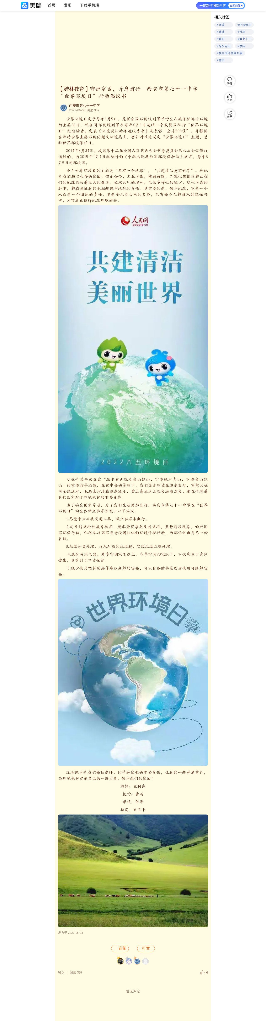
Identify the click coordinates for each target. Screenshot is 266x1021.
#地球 (221, 32)
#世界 (241, 32)
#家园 (241, 46)
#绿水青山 (224, 46)
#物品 (221, 60)
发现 (67, 5)
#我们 (221, 39)
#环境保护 (244, 25)
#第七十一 (244, 39)
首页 (51, 5)
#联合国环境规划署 (230, 53)
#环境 (221, 25)
